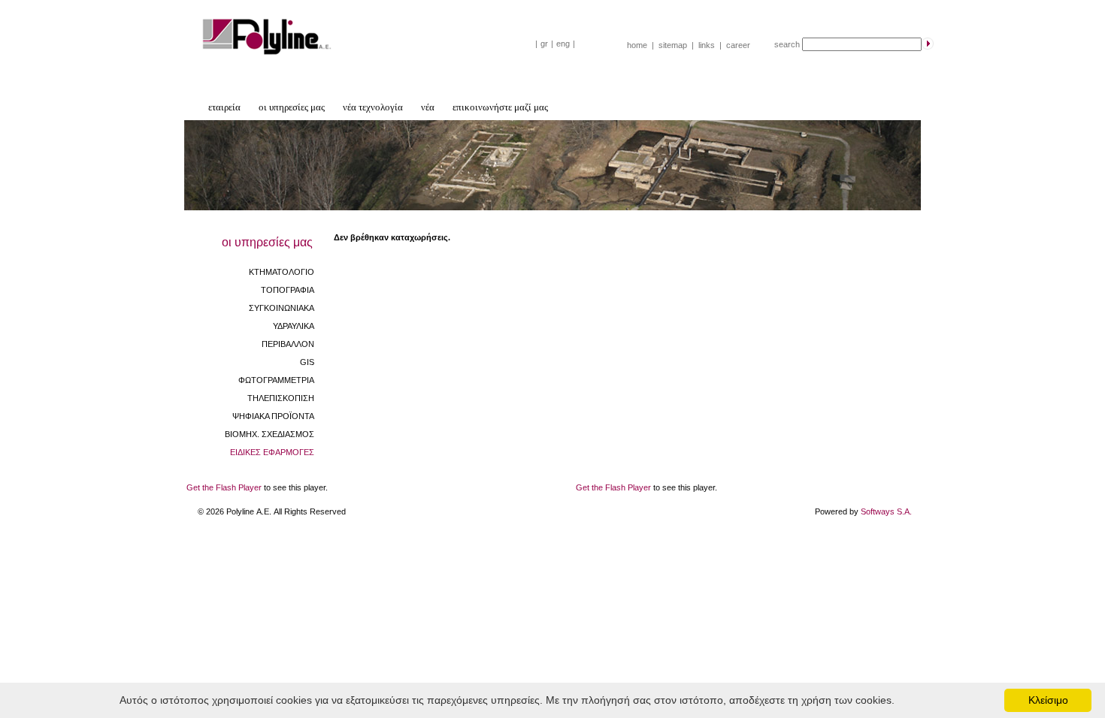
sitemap (672, 45)
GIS (307, 362)
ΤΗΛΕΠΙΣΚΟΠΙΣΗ (280, 398)
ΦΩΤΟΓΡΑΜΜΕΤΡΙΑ (276, 380)
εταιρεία (224, 107)
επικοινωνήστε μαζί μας (500, 107)
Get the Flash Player (224, 487)
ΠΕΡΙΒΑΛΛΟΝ (288, 343)
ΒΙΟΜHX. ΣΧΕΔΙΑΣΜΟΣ (269, 434)
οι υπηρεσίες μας (292, 107)
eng (563, 43)
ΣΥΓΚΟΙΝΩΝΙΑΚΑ (281, 307)
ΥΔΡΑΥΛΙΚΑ (293, 325)
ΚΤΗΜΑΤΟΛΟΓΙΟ (281, 271)
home (637, 45)
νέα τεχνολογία (373, 107)
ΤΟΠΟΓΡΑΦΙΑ (287, 289)
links (706, 45)
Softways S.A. (886, 511)
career (738, 45)
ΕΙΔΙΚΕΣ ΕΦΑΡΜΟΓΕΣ (272, 452)
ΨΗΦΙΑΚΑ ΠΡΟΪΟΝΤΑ (273, 416)
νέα (427, 107)
